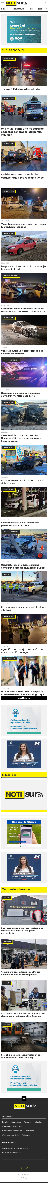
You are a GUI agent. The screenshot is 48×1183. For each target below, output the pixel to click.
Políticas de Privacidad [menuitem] (11, 1153)
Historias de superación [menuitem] (12, 1131)
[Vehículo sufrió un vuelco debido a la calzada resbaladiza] (24, 330)
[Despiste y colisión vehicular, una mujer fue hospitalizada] (24, 246)
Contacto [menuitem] (11, 1148)
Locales (7, 897)
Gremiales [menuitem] (6, 1126)
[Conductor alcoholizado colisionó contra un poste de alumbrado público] (24, 544)
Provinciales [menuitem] (16, 1122)
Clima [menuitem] (4, 1148)
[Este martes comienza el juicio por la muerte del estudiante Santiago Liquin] (24, 671)
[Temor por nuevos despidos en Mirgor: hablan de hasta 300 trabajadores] (24, 954)
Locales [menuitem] (5, 1122)
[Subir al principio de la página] (24, 1098)
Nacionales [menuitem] (17, 1126)
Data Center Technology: (26, 1178)
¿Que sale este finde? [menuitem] (11, 1135)
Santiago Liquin (9, 659)
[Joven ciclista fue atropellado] (24, 71)
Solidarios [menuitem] (26, 1135)
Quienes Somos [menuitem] (21, 1148)
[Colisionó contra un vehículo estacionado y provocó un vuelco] (24, 156)
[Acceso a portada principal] (16, 3)
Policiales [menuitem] (27, 1122)
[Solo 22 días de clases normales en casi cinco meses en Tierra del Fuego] (24, 1037)
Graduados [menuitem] (29, 1131)
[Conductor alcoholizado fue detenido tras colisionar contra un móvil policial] (24, 288)
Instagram (27, 1168)
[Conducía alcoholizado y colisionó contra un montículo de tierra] (24, 372)
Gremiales (7, 941)
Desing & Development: (22, 1178)
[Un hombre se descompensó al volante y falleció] (24, 586)
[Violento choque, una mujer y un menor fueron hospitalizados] (24, 203)
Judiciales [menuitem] (38, 1122)
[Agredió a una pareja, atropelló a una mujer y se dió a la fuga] (24, 629)
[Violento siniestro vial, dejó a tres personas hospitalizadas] (24, 502)
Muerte (6, 574)
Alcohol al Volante (11, 275)
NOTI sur (26, 1174)
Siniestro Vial (9, 59)
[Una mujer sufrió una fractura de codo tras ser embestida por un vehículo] (24, 110)
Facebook (22, 1168)
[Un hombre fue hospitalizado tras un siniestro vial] (24, 460)
